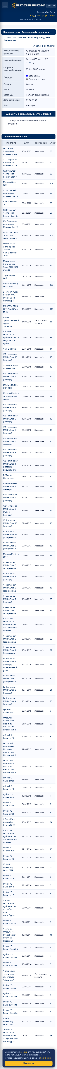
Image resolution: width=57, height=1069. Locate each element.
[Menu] (5, 5)
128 (51, 285)
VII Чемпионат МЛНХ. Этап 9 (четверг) (10, 486)
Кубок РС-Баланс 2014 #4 (10, 1011)
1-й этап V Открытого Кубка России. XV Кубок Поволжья (9, 934)
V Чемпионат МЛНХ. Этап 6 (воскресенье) (9, 610)
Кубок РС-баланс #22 (8, 812)
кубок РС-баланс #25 (8, 787)
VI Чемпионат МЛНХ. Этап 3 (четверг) (9, 576)
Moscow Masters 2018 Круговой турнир (11, 396)
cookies (23, 1051)
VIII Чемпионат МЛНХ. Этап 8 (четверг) (10, 376)
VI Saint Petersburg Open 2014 (8, 867)
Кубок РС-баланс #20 (8, 857)
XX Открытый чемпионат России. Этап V (10, 173)
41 (51, 934)
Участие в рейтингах (44, 45)
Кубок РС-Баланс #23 (8, 804)
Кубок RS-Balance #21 (8, 849)
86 (51, 1021)
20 (51, 701)
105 (51, 183)
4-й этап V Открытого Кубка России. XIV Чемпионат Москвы (10, 836)
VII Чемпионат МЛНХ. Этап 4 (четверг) (10, 497)
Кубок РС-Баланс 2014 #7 (10, 987)
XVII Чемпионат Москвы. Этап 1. (10, 367)
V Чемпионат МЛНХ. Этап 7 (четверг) (9, 599)
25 (51, 565)
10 (51, 476)
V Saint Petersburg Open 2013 (8, 1021)
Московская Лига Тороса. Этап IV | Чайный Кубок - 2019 (10, 249)
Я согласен (28, 1063)
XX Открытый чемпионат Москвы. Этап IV (10, 193)
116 (51, 309)
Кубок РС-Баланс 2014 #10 (10, 947)
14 (51, 348)
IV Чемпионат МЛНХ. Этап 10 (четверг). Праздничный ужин (10, 664)
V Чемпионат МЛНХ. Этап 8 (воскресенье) (9, 587)
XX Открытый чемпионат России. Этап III (10, 213)
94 (51, 822)
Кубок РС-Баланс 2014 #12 (10, 922)
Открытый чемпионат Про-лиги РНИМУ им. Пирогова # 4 (9, 723)
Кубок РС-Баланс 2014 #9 (10, 956)
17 (51, 766)
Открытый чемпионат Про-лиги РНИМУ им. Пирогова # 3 (9, 749)
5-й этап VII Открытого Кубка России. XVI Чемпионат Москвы (10, 624)
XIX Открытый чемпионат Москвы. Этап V (10, 224)
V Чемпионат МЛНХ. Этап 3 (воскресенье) (9, 638)
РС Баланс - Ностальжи (8, 476)
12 (51, 276)
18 (51, 497)
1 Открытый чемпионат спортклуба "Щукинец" (9, 975)
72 (51, 396)
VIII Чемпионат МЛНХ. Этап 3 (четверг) (10, 452)
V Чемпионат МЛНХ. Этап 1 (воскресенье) (9, 650)
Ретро (52, 15)
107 (51, 235)
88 (51, 867)
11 (51, 321)
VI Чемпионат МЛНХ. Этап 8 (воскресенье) (9, 545)
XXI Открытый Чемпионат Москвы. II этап (10, 162)
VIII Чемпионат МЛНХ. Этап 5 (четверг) (10, 430)
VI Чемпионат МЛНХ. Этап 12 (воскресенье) (10, 534)
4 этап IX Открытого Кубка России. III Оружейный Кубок (11, 337)
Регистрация (42, 15)
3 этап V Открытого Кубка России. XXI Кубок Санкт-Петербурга (9, 908)
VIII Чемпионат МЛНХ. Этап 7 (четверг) (10, 407)
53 (51, 173)
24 (51, 576)
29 (51, 162)
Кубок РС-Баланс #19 (8, 877)
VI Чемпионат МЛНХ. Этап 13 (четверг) (10, 523)
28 (51, 638)
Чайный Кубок (10, 348)
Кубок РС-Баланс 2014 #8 (10, 964)
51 (51, 836)
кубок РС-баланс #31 (8, 711)
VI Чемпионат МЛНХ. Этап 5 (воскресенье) (9, 565)
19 (51, 193)
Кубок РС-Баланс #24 (8, 796)
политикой (45, 1057)
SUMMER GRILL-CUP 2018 (10, 386)
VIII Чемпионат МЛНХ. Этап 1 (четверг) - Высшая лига (10, 465)
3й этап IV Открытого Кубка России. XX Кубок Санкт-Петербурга (10, 1035)
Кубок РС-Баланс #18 (8, 885)
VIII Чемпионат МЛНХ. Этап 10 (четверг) (10, 357)
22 (51, 407)
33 (51, 151)
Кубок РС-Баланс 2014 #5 (10, 1003)
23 (51, 203)
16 (51, 366)
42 (51, 624)
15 (51, 224)
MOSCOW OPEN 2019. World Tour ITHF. (10, 309)
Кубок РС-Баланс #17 (8, 894)
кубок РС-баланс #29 (8, 736)
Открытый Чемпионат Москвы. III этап (10, 151)
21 (51, 249)
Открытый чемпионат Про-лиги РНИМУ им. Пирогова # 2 (9, 766)
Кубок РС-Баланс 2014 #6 (10, 995)
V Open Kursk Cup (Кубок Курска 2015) (9, 822)
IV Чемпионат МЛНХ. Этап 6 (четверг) (9, 690)
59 (51, 212)
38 (51, 337)
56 (51, 296)
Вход (32, 15)
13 (51, 418)
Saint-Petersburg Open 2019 (11, 285)
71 (51, 555)
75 (51, 1035)
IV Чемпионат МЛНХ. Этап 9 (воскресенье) (9, 678)
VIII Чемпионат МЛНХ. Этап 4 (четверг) (10, 441)
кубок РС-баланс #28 (8, 779)
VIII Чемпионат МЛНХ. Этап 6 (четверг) (10, 418)
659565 (29, 62)
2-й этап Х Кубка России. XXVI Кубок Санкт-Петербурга (10, 296)
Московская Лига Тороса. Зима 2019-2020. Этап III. (10, 265)
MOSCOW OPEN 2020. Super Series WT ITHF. (10, 235)
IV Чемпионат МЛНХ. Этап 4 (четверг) (9, 701)
